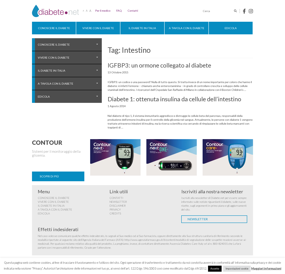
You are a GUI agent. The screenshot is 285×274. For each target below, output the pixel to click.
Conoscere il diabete (54, 28)
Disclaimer (118, 205)
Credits (115, 213)
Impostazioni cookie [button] (236, 268)
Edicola (231, 28)
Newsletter (118, 201)
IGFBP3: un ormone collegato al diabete (159, 65)
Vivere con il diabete (98, 28)
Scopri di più (49, 176)
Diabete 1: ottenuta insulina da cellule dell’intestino (174, 99)
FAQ (119, 10)
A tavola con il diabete (186, 28)
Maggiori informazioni (266, 268)
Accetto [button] (214, 268)
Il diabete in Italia (142, 28)
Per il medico (103, 10)
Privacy (115, 209)
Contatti (133, 10)
